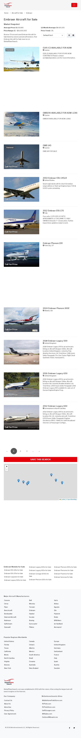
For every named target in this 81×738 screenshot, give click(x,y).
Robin (56, 617)
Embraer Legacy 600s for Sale (40, 567)
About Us (7, 704)
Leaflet (63, 499)
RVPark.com (46, 704)
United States (9, 641)
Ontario (31, 645)
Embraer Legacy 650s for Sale (40, 570)
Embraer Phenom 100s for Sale (40, 579)
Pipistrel (57, 614)
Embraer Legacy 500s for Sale (15, 580)
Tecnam (32, 607)
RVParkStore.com (48, 707)
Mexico (31, 651)
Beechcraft (8, 610)
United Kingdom (59, 645)
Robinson (7, 620)
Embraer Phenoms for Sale (63, 570)
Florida (6, 645)
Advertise (7, 707)
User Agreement (10, 714)
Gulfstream (8, 624)
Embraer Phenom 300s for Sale (65, 567)
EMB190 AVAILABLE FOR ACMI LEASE (61, 113)
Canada (31, 641)
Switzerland (58, 651)
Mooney (32, 604)
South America (34, 655)
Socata (31, 617)
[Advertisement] (40, 439)
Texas (6, 648)
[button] (62, 483)
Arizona (6, 665)
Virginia (6, 661)
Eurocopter (33, 624)
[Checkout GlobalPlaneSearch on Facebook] (69, 728)
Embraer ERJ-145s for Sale (13, 570)
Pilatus (31, 627)
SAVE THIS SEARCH (40, 459)
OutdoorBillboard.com (50, 717)
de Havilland (58, 624)
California (7, 651)
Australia (32, 665)
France (56, 655)
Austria (56, 665)
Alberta (31, 648)
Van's (56, 600)
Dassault (7, 627)
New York (7, 668)
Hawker (32, 614)
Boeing (31, 620)
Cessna (7, 600)
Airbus (56, 604)
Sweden (57, 668)
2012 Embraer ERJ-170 (53, 211)
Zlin (55, 610)
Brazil (31, 658)
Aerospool (57, 627)
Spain (56, 661)
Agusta (56, 607)
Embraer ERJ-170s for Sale (13, 573)
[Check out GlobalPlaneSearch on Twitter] (74, 728)
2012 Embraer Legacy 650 (55, 406)
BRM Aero (57, 620)
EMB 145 (47, 145)
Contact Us (8, 700)
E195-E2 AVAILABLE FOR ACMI (57, 48)
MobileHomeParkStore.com (52, 700)
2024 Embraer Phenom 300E (56, 308)
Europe (56, 641)
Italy (55, 658)
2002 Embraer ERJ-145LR (55, 178)
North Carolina (9, 658)
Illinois (6, 655)
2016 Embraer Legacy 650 (55, 373)
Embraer (32, 610)
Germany (57, 648)
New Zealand (33, 668)
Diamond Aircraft (10, 617)
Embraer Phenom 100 (53, 243)
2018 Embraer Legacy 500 (55, 341)
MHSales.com (47, 714)
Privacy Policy (9, 710)
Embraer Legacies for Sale (13, 577)
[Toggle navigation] (74, 5)
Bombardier (8, 614)
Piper (6, 607)
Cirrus (6, 604)
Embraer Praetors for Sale (63, 574)
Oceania (32, 661)
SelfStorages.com (48, 710)
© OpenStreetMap (71, 499)
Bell (30, 600)
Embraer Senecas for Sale (63, 577)
